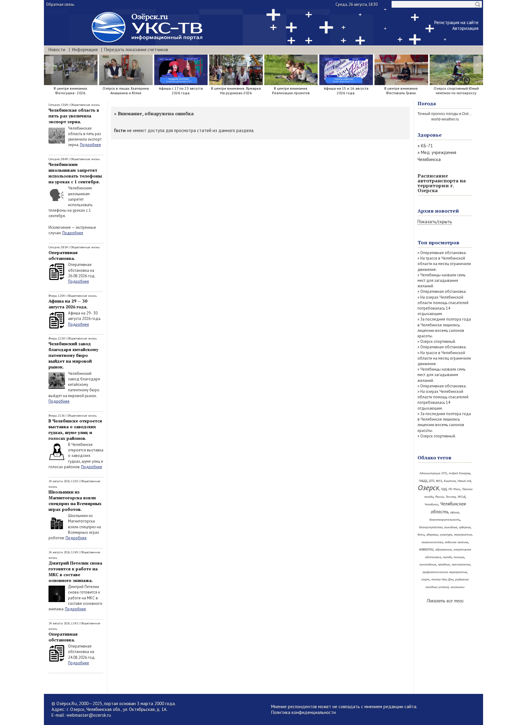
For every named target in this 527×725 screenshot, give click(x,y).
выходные (450, 527)
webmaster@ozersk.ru (88, 715)
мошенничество (432, 542)
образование (443, 549)
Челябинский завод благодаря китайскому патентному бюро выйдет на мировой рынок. (73, 355)
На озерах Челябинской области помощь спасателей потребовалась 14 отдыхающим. (443, 306)
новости (426, 549)
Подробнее (90, 144)
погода (447, 557)
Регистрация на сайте (456, 22)
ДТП (431, 481)
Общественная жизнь (85, 105)
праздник (444, 564)
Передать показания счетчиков (136, 49)
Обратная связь (60, 4)
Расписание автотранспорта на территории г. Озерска (442, 183)
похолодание (427, 564)
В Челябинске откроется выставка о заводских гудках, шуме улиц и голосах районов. (75, 429)
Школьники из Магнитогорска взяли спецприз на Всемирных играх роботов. (75, 500)
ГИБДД (423, 481)
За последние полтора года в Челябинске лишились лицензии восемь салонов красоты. (444, 328)
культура (446, 535)
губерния (465, 527)
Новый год (464, 481)
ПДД (443, 489)
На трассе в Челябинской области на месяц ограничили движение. (444, 264)
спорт (425, 579)
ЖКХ (439, 481)
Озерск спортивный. (438, 341)
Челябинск (431, 504)
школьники (457, 587)
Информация (85, 49)
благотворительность (444, 520)
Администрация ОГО (433, 473)
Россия (439, 497)
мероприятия (463, 535)
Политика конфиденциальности (303, 712)
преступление (461, 564)
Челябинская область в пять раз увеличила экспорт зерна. (73, 115)
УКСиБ (461, 497)
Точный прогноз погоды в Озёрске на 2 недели (458, 114)
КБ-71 (427, 146)
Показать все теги (445, 601)
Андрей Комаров (459, 473)
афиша (454, 512)
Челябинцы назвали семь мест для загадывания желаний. (441, 280)
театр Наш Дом (442, 579)
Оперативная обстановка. (63, 255)
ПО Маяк (454, 489)
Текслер (451, 497)
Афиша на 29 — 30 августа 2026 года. (68, 304)
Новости (56, 49)
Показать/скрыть (435, 221)
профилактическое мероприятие (444, 572)
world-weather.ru (445, 119)
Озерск (428, 487)
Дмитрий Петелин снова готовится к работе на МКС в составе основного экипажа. (75, 571)
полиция (459, 557)
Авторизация (465, 28)
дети (421, 535)
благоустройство (431, 527)
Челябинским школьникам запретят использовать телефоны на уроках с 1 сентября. (75, 173)
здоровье (432, 535)
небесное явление (456, 542)
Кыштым (450, 481)
